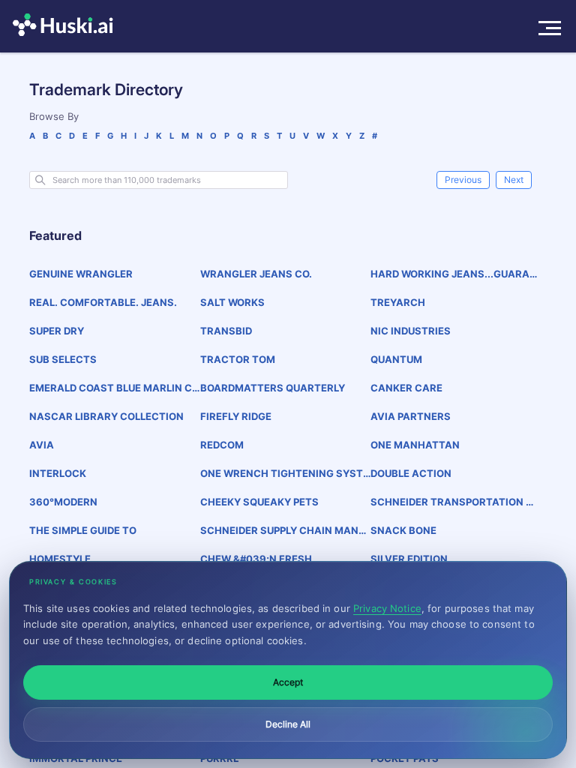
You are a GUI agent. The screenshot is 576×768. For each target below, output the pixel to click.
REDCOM (222, 445)
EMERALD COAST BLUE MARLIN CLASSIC (113, 388)
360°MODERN (63, 502)
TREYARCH (397, 302)
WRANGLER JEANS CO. (256, 274)
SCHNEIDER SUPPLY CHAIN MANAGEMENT (283, 530)
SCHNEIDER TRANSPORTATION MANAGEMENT (452, 502)
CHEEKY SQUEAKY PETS (259, 502)
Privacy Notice (387, 608)
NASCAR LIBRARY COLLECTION (106, 416)
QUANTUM (396, 359)
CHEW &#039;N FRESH (256, 559)
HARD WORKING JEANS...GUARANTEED (453, 274)
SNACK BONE (403, 530)
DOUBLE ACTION (411, 473)
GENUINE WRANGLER (81, 274)
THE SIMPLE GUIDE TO (82, 530)
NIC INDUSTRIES (410, 331)
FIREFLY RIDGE (236, 416)
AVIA (41, 445)
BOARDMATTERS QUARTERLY (272, 388)
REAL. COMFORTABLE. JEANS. (103, 302)
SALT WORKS (232, 302)
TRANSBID (226, 331)
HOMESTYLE (60, 559)
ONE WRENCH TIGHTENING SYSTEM (284, 473)
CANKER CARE (406, 388)
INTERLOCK (57, 473)
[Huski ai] (67, 26)
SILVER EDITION (409, 559)
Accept (288, 682)
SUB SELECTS (63, 359)
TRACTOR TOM (237, 359)
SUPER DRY (56, 331)
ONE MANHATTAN (415, 445)
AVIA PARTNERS (410, 416)
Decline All (288, 724)
